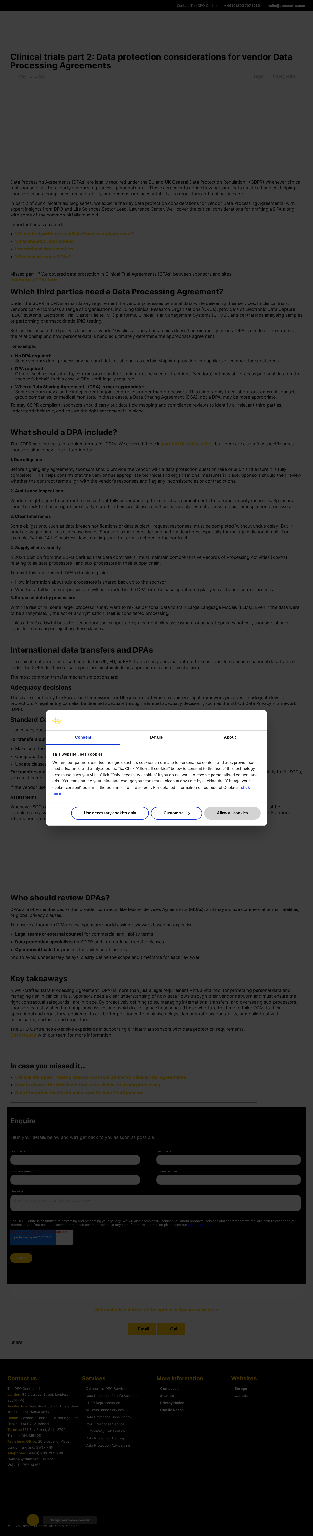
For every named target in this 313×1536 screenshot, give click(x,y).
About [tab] (230, 737)
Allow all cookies (232, 813)
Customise (174, 813)
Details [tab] (156, 737)
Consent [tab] (83, 737)
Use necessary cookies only (110, 813)
